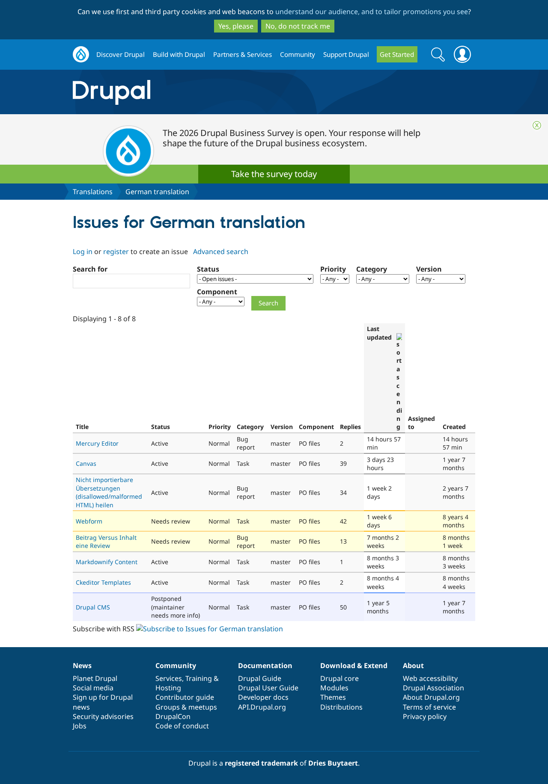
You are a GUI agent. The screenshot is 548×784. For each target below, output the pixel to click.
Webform (89, 521)
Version (429, 269)
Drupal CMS (93, 607)
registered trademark (261, 763)
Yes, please (235, 26)
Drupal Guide (259, 678)
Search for (90, 269)
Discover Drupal (120, 54)
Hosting (168, 687)
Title (82, 427)
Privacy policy (425, 716)
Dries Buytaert (333, 763)
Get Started (397, 54)
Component (217, 291)
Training (198, 678)
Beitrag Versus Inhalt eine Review (106, 541)
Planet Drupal (95, 678)
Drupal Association (433, 687)
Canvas (86, 463)
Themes (333, 697)
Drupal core (339, 678)
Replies (350, 427)
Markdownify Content (106, 562)
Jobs (79, 726)
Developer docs (263, 697)
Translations (93, 191)
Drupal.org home (81, 54)
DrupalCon (173, 716)
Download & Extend (353, 665)
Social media (93, 687)
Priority (333, 269)
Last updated (379, 333)
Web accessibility (430, 678)
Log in (82, 251)
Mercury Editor (97, 443)
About (413, 665)
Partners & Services (242, 54)
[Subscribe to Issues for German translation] (209, 628)
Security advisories (103, 716)
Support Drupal (346, 54)
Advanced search (220, 251)
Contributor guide (184, 697)
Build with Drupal (179, 54)
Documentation (265, 665)
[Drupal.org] (188, 92)
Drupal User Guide (268, 687)
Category (371, 269)
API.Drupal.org (262, 707)
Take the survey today (274, 174)
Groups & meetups (186, 707)
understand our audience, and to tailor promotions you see (371, 11)
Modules (334, 687)
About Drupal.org (431, 697)
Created (454, 427)
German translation (157, 191)
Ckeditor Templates (103, 582)
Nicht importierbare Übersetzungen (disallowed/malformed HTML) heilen (109, 492)
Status (208, 269)
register (116, 251)
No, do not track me (297, 26)
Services (168, 678)
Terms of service (429, 707)
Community (297, 54)
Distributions (341, 707)
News (82, 665)
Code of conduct (182, 726)
